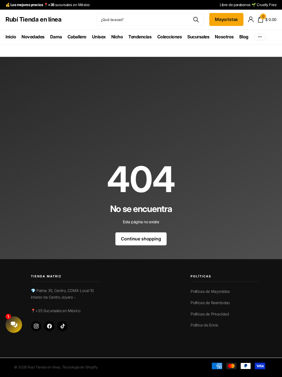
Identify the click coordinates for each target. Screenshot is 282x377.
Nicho (117, 36)
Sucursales (198, 36)
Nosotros (224, 36)
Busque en (196, 19)
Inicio (11, 36)
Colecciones (169, 36)
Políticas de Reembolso (210, 302)
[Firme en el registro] (251, 19)
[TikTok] (62, 326)
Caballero (76, 36)
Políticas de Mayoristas (210, 291)
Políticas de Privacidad (210, 314)
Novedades (33, 36)
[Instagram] (36, 326)
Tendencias (139, 36)
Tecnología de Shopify (79, 367)
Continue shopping (141, 238)
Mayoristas (226, 19)
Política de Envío (204, 325)
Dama (56, 36)
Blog (243, 36)
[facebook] (49, 326)
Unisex (99, 36)
